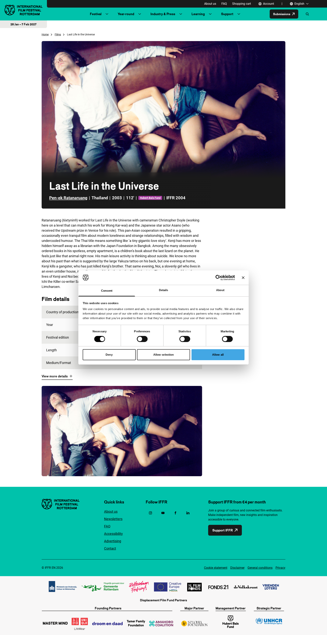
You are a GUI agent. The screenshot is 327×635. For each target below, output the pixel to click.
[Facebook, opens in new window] (175, 513)
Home (45, 34)
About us (210, 3)
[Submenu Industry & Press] (180, 14)
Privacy (280, 568)
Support (227, 14)
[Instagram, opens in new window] (150, 513)
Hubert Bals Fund (150, 197)
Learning (198, 14)
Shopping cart (241, 3)
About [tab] (220, 290)
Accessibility (113, 534)
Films (58, 34)
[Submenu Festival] (107, 14)
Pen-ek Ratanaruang (68, 198)
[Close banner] (243, 277)
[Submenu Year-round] (139, 14)
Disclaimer (237, 568)
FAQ (224, 3)
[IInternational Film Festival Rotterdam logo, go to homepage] (23, 10)
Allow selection (163, 354)
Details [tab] (163, 290)
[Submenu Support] (239, 14)
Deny (109, 354)
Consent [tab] (106, 290)
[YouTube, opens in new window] (163, 513)
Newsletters (113, 519)
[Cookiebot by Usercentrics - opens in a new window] (218, 277)
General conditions (260, 568)
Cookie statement (215, 568)
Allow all (218, 354)
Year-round (126, 14)
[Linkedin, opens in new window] (188, 513)
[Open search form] (307, 14)
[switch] (142, 339)
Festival (95, 14)
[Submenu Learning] (210, 14)
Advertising (112, 541)
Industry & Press (162, 14)
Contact (110, 548)
